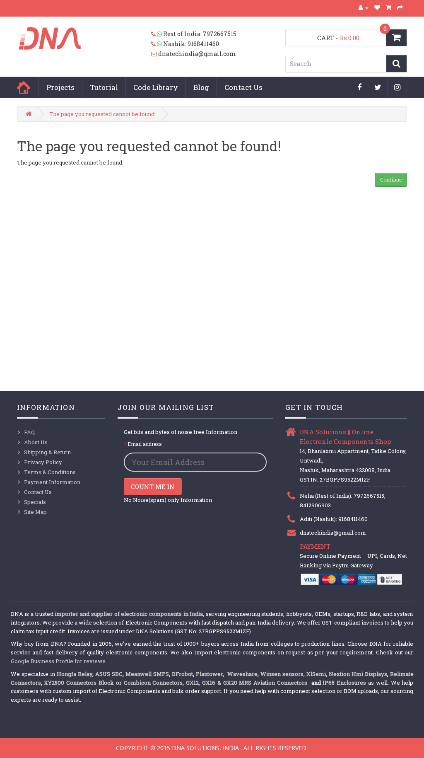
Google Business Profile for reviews (58, 661)
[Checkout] (400, 7)
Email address (145, 444)
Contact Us (243, 87)
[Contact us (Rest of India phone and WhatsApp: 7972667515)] (157, 34)
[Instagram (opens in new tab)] (397, 88)
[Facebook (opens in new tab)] (359, 88)
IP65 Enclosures (344, 682)
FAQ (29, 432)
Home (23, 87)
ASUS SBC (109, 674)
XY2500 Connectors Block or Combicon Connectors (113, 682)
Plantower (209, 674)
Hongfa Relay (74, 674)
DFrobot (182, 674)
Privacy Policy (43, 462)
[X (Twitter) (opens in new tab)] (378, 88)
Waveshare (242, 674)
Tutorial (104, 87)
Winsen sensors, (282, 674)
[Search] (396, 63)
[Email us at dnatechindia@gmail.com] (154, 54)
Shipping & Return (47, 452)
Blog (201, 87)
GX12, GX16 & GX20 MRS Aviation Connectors (247, 682)
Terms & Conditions (50, 472)
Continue (391, 179)
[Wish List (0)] (377, 7)
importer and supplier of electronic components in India (129, 614)
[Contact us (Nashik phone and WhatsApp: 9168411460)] (157, 44)
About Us (36, 442)
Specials (35, 502)
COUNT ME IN (153, 486)
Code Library (155, 87)
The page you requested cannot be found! (102, 114)
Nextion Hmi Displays (358, 674)
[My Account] (364, 7)
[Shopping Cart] (389, 7)
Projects (60, 87)
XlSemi (316, 674)
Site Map (35, 512)
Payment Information (52, 482)
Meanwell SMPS (147, 674)
